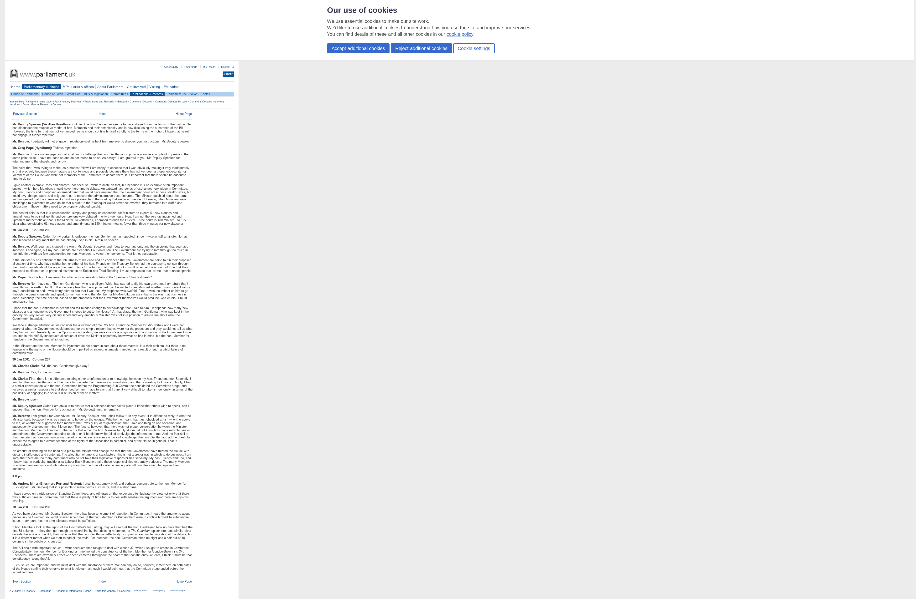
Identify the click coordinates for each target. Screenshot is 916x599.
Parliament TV (176, 94)
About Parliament (110, 87)
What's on (73, 94)
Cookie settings (474, 48)
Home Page (184, 114)
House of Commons (25, 94)
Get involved (136, 87)
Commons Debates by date (171, 101)
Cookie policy (158, 590)
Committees (119, 94)
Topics (205, 94)
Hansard (122, 101)
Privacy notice (141, 590)
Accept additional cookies (358, 48)
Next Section (22, 581)
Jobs (88, 590)
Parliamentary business (41, 87)
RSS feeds (209, 67)
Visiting (154, 87)
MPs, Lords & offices (78, 87)
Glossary (29, 590)
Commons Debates (141, 101)
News (194, 94)
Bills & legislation (96, 94)
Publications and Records (99, 101)
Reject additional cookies (421, 48)
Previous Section (25, 114)
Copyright (124, 590)
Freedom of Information (68, 590)
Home (15, 87)
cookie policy (460, 34)
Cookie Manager (177, 590)
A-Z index (15, 590)
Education (171, 87)
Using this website (105, 590)
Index (102, 114)
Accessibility (171, 67)
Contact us (227, 67)
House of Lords (52, 94)
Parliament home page (39, 101)
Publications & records (147, 94)
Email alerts (190, 67)
